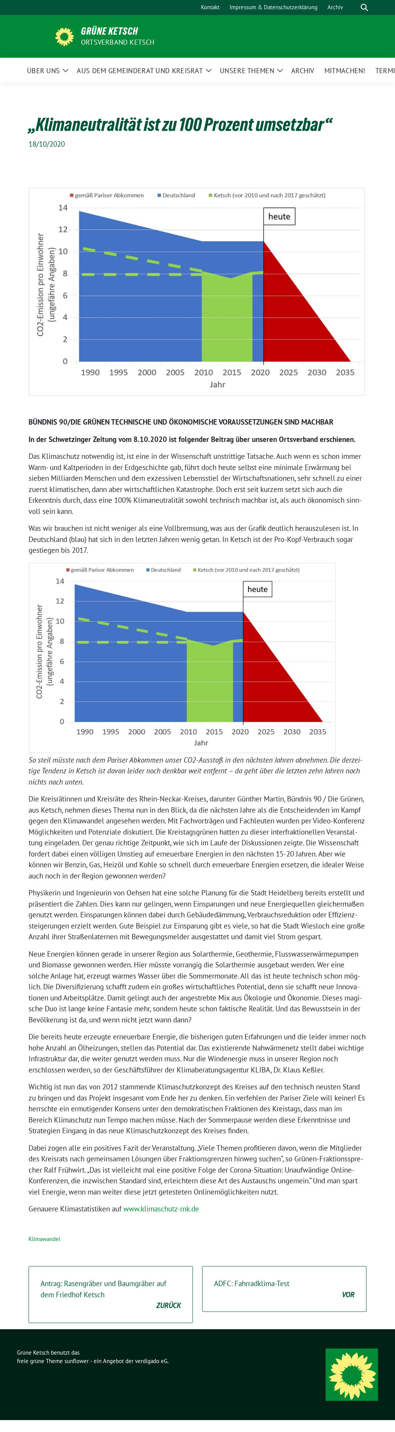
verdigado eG (151, 1361)
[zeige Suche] (364, 7)
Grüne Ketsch (109, 31)
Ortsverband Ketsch (118, 42)
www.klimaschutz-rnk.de (161, 1208)
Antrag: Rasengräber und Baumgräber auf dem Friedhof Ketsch (111, 1294)
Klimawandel (44, 1239)
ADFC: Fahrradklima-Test (284, 1289)
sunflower (76, 1361)
